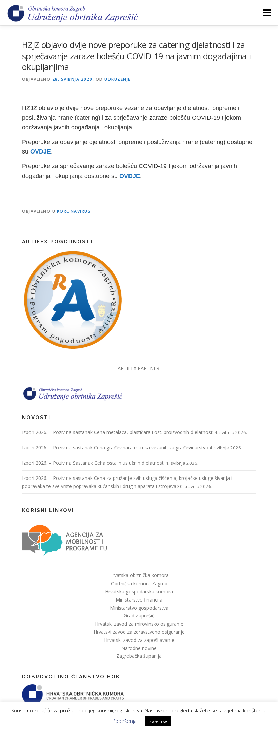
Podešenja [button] (124, 720)
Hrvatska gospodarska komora (139, 591)
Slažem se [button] (158, 721)
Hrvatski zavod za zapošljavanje (139, 640)
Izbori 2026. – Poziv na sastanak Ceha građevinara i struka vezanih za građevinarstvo (115, 447)
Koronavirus (74, 211)
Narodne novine (139, 648)
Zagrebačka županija (139, 656)
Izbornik (267, 12)
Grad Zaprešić (139, 615)
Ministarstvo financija (139, 599)
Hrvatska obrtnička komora (139, 575)
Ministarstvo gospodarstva (139, 608)
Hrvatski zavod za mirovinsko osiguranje (139, 624)
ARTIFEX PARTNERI (139, 368)
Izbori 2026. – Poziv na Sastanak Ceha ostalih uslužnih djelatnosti (93, 463)
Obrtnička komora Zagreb (139, 583)
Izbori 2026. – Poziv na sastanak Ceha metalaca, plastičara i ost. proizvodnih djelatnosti (118, 432)
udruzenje (117, 79)
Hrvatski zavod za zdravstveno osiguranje (139, 632)
